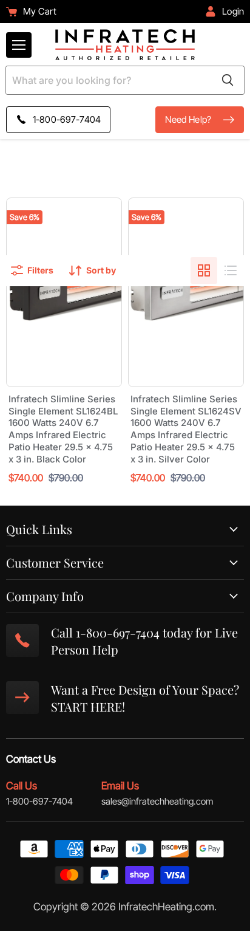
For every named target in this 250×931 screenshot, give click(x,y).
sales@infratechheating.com (157, 801)
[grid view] (204, 270)
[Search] (227, 80)
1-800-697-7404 (39, 801)
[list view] (230, 270)
